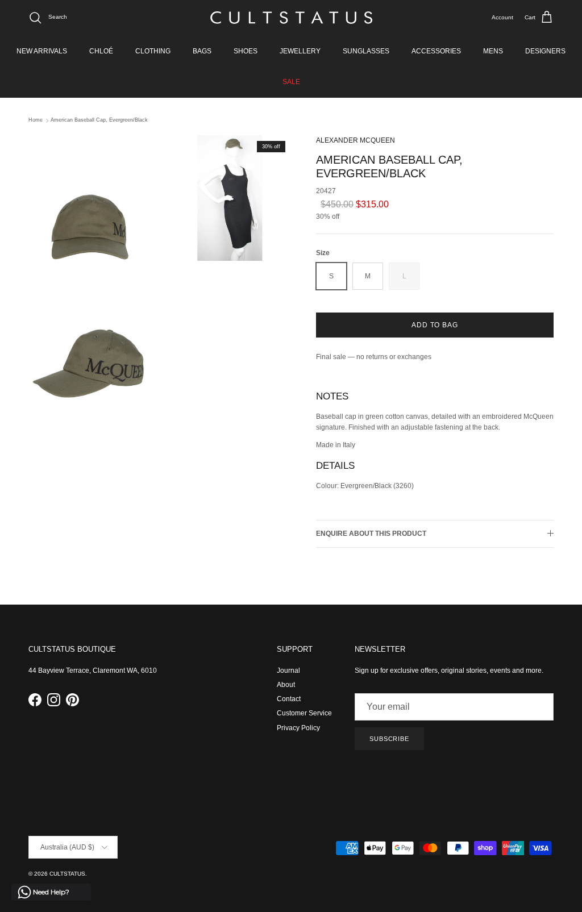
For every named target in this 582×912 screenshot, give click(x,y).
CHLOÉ (101, 51)
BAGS (202, 51)
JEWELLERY (300, 51)
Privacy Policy (298, 728)
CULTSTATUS (67, 874)
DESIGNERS (545, 51)
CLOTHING (153, 51)
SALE (291, 82)
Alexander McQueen (355, 140)
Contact (289, 699)
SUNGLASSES (366, 51)
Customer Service (304, 713)
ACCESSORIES (436, 51)
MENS (493, 51)
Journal (288, 670)
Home (35, 120)
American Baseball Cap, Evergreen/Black (99, 120)
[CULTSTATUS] (291, 17)
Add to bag (435, 325)
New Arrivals (41, 51)
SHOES (245, 51)
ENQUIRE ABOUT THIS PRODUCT (371, 534)
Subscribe (389, 738)
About (286, 685)
